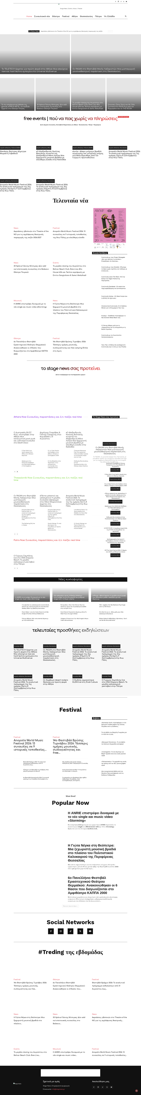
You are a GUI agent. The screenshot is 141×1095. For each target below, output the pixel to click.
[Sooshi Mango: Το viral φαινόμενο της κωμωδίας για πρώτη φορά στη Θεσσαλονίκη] (43, 525)
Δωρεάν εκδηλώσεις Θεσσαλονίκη (118, 147)
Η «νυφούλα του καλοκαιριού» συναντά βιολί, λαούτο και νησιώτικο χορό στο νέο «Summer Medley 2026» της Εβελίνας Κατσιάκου (35, 606)
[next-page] (17, 472)
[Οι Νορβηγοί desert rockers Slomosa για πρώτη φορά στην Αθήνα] (56, 672)
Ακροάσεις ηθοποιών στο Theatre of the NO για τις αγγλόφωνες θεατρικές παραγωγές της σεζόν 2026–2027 (31, 234)
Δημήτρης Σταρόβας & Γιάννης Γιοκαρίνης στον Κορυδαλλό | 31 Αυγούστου (50, 436)
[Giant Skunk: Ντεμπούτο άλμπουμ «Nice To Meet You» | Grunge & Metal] (55, 613)
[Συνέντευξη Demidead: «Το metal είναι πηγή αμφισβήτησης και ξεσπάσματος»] (96, 290)
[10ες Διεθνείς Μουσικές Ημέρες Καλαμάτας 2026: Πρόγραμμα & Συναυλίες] (57, 764)
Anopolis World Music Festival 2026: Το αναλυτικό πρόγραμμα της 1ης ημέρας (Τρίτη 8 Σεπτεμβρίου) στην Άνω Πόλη (124, 154)
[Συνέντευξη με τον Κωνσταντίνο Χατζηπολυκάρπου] (96, 338)
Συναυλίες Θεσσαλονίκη (109, 443)
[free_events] (114, 388)
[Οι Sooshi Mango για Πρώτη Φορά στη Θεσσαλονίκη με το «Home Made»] (69, 525)
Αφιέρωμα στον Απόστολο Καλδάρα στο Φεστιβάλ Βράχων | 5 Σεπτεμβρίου (115, 508)
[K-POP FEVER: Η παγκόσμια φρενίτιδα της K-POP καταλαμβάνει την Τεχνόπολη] (97, 531)
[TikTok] (121, 1)
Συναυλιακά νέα (42, 16)
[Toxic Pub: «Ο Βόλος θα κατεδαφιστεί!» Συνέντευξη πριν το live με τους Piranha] (96, 348)
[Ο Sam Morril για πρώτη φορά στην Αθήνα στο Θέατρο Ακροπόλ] (17, 452)
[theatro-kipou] (56, 405)
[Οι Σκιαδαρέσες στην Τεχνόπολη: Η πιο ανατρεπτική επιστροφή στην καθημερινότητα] (43, 463)
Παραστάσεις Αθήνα (115, 479)
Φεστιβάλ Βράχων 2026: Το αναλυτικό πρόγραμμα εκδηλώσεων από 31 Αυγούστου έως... (34, 763)
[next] (112, 31)
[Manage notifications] (136, 1090)
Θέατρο (56, 16)
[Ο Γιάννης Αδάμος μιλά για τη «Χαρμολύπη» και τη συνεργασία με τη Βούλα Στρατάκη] (96, 329)
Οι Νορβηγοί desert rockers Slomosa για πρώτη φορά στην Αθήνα (55, 682)
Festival (65, 16)
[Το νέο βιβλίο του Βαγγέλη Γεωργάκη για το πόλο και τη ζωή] (96, 736)
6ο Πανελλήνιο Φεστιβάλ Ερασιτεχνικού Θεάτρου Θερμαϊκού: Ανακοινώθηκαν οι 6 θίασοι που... (69, 986)
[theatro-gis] (27, 405)
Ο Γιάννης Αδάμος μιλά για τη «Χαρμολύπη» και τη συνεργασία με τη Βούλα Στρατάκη (113, 327)
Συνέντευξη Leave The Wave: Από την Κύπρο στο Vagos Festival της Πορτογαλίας (113, 278)
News (16, 228)
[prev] (109, 31)
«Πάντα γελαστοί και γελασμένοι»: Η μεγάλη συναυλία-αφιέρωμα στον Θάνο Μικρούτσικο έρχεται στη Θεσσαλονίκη (51, 501)
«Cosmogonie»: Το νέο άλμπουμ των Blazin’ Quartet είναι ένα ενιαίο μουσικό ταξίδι (113, 753)
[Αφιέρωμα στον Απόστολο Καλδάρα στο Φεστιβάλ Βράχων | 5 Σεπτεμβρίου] (17, 463)
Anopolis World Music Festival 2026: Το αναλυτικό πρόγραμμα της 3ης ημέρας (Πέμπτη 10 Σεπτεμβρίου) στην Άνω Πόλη (52, 188)
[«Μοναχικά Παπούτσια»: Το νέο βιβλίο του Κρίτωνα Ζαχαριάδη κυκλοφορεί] (96, 745)
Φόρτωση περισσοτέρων (70, 906)
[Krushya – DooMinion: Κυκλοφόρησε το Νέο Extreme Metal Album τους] (96, 319)
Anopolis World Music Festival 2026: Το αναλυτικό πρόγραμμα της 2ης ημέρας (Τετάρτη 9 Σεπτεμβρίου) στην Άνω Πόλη (16, 188)
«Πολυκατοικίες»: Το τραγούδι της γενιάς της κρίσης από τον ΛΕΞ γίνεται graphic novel (113, 763)
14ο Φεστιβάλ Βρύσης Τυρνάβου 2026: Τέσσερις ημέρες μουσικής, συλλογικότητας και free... (70, 746)
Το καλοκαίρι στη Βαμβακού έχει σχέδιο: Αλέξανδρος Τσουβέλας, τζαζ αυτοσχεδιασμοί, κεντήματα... (74, 779)
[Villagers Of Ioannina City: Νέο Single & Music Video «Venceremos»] (55, 620)
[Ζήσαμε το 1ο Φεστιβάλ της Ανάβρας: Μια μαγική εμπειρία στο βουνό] (18, 772)
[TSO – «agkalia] (94, 606)
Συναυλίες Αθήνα (115, 469)
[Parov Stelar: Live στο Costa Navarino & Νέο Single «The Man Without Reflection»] (17, 613)
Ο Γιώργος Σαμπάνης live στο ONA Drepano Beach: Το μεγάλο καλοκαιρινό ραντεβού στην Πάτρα (24, 560)
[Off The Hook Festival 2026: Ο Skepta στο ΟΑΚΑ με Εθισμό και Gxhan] (97, 553)
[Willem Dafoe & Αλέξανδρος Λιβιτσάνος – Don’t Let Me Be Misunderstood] (94, 620)
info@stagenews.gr (58, 1089)
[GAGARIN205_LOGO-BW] (27, 388)
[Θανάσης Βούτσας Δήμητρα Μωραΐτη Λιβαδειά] (16, 142)
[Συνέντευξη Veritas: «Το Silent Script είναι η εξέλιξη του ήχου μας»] (96, 299)
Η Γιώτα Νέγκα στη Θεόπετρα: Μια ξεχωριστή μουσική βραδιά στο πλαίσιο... (29, 1020)
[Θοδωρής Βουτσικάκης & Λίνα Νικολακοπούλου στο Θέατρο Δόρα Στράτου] (69, 463)
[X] (123, 1)
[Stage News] (70, 8)
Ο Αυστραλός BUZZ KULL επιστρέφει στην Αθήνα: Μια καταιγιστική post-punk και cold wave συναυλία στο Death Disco (24, 438)
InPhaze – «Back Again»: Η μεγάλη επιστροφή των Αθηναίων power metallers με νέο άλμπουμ (109, 597)
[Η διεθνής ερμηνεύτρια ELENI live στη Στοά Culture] (85, 672)
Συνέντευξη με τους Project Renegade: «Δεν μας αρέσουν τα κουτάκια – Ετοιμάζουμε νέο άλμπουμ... (113, 259)
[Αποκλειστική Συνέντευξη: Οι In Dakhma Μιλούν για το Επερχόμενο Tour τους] (96, 309)
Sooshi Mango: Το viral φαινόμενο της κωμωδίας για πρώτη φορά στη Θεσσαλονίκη (54, 527)
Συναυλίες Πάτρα (106, 676)
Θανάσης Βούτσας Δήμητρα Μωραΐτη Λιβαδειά (13, 152)
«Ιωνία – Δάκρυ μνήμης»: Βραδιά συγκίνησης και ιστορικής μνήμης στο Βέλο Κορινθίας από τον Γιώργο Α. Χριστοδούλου (87, 154)
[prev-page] (15, 472)
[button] (126, 16)
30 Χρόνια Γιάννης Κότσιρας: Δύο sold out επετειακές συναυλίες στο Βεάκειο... (69, 1020)
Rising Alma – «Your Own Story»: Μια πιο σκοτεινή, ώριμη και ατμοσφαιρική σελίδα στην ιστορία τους (73, 606)
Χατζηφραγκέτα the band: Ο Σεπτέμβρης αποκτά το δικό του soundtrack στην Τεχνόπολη (115, 541)
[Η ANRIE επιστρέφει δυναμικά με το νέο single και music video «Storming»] (31, 289)
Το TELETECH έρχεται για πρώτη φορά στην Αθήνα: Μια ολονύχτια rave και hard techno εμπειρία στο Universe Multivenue (26, 654)
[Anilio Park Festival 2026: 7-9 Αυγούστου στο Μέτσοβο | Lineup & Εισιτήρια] (57, 772)
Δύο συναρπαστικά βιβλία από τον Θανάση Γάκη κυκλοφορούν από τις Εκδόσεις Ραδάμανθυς (112, 773)
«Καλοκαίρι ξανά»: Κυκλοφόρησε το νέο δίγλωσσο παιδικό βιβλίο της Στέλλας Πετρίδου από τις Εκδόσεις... (113, 724)
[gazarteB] (56, 388)
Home (29, 16)
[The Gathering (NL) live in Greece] (17, 525)
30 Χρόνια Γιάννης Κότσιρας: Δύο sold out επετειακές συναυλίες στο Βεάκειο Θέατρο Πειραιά (31, 269)
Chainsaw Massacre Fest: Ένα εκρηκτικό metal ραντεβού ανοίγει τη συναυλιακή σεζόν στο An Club (81, 454)
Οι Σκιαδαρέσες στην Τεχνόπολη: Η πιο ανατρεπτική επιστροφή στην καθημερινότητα (54, 464)
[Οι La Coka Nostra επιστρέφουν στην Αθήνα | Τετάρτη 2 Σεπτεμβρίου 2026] (43, 452)
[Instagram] (118, 1)
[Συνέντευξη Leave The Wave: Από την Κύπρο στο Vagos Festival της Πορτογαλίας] (96, 280)
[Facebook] (115, 1)
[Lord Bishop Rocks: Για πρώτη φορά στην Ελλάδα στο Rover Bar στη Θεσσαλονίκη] (69, 511)
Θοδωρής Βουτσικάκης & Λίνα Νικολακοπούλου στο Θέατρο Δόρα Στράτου (115, 519)
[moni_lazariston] (85, 405)
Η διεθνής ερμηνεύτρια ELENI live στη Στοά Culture (85, 681)
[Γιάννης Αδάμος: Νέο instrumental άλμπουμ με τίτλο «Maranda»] (17, 620)
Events (56, 263)
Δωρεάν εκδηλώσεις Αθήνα (44, 147)
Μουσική (18, 301)
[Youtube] (126, 1)
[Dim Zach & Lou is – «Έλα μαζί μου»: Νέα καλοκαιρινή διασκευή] (94, 613)
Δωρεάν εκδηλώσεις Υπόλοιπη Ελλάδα (10, 147)
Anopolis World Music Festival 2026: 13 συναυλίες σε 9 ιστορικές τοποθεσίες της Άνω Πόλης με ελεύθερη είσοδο (69, 234)
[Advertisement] (70, 24)
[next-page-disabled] (17, 534)
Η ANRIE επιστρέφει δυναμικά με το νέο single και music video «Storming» (93, 816)
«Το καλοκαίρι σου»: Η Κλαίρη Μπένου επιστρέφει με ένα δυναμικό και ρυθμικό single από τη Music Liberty (69, 597)
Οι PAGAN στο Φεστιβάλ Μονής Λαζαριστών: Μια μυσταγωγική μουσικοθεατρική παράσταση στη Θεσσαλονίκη (25, 501)
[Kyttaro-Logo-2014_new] (85, 388)
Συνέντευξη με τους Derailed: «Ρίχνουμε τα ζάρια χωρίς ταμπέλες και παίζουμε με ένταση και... (114, 269)
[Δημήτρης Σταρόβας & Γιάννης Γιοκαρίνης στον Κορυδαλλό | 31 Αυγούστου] (51, 425)
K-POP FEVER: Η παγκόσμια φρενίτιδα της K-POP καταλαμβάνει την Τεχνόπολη (115, 530)
